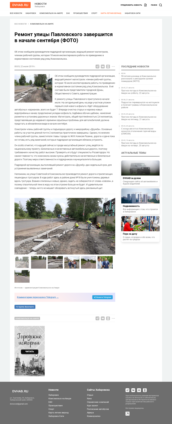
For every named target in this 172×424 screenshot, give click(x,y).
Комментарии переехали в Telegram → (38, 297)
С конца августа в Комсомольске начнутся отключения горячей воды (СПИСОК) (138, 131)
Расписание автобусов (98, 409)
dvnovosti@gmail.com (19, 404)
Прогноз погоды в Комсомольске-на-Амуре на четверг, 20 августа (139, 144)
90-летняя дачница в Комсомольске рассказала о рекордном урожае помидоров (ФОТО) (138, 78)
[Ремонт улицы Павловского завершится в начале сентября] (64, 226)
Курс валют (92, 405)
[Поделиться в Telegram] (97, 66)
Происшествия (80, 13)
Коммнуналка (93, 416)
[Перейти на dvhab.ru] (20, 5)
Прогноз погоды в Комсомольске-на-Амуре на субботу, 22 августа (139, 91)
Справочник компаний (98, 402)
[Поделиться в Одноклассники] (108, 66)
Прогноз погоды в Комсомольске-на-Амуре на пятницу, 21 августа (139, 118)
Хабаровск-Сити (132, 13)
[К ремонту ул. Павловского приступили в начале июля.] (38, 262)
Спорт (94, 13)
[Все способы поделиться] (113, 66)
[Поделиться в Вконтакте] (103, 66)
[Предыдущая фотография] (112, 226)
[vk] (133, 390)
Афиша (90, 412)
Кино (89, 398)
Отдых (90, 395)
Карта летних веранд (111, 13)
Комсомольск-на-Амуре (51, 13)
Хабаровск (31, 13)
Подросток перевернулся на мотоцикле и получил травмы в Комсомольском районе (140, 105)
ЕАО (68, 13)
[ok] (145, 390)
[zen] (139, 390)
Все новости (16, 13)
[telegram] (127, 390)
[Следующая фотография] (17, 226)
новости (40, 3)
